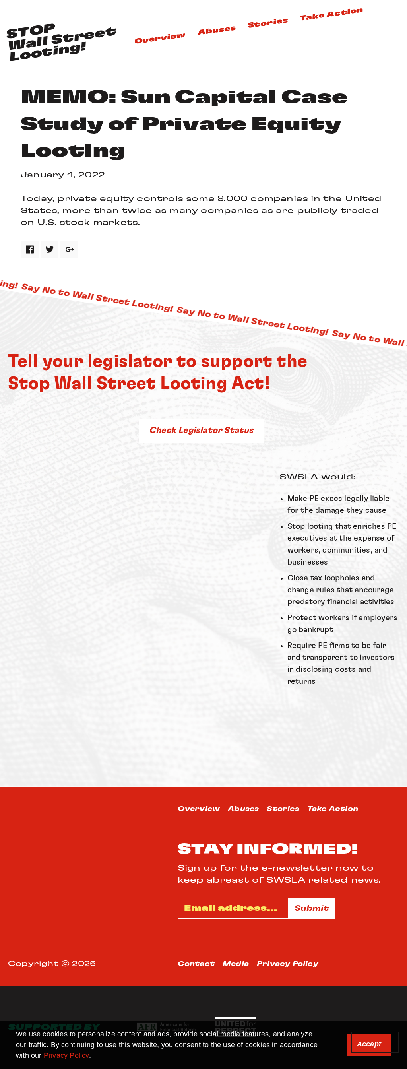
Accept (369, 1044)
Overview (160, 38)
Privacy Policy (66, 1055)
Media (236, 964)
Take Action (331, 14)
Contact (196, 964)
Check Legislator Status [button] (201, 430)
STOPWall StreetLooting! (62, 43)
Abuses (216, 30)
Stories (267, 23)
